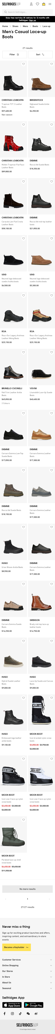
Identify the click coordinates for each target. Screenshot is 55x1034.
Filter (12, 54)
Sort (38, 54)
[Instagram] (12, 1015)
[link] (13, 105)
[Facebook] (4, 1015)
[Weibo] (36, 1015)
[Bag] (44, 4)
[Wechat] (28, 1015)
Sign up (32, 20)
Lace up (46, 26)
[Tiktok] (20, 1015)
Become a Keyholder (14, 947)
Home (5, 26)
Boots (35, 26)
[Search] (5, 12)
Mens (25, 26)
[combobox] (30, 12)
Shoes (15, 26)
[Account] (31, 4)
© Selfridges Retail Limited (27, 1029)
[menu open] (50, 4)
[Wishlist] (37, 4)
